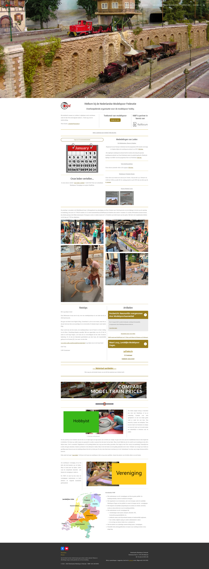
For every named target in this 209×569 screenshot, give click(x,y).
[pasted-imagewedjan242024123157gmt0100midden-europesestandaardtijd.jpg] (112, 198)
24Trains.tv (128, 351)
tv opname (108, 182)
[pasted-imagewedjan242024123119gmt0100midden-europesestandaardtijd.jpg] (127, 198)
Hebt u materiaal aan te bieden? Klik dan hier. (104, 132)
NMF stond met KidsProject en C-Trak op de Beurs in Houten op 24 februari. (128, 337)
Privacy (63, 554)
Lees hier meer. (113, 328)
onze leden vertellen (79, 183)
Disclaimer (64, 552)
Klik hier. (140, 149)
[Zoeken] (204, 5)
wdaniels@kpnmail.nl (73, 123)
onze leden (75, 455)
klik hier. (139, 157)
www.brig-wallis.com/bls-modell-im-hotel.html (73, 343)
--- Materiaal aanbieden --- (104, 368)
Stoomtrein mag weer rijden (128, 333)
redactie (131, 560)
